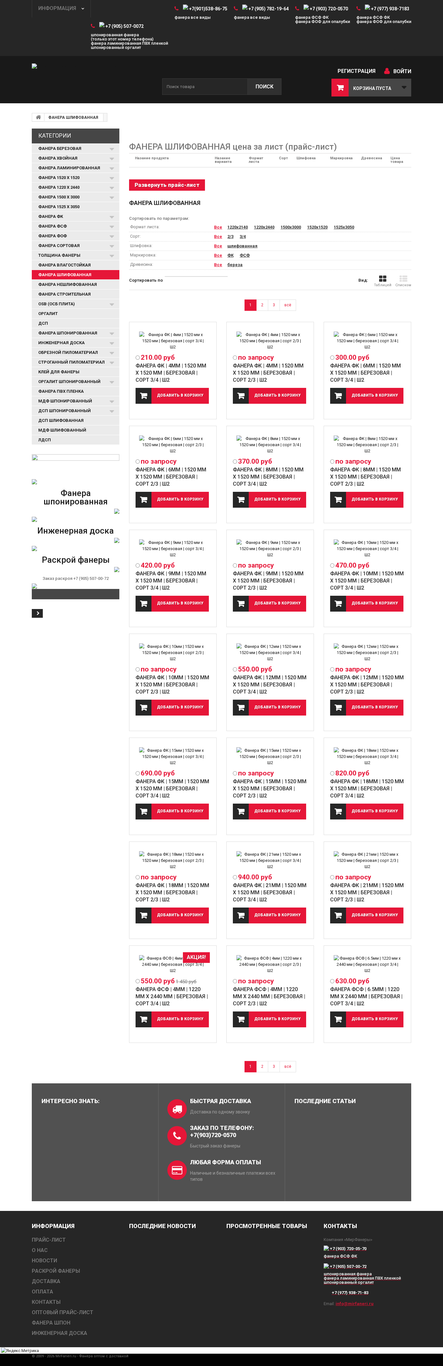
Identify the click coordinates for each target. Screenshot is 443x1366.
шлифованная (242, 245)
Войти (402, 71)
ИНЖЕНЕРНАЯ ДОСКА (61, 342)
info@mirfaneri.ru (355, 1303)
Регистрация (357, 71)
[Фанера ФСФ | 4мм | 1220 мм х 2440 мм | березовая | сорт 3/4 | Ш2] (173, 964)
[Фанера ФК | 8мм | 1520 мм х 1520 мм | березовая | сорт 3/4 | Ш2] (270, 444)
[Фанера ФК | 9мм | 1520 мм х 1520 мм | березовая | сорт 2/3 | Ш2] (270, 548)
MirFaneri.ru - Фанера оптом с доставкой (91, 1356)
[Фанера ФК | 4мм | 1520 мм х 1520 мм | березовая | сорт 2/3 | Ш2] (270, 341)
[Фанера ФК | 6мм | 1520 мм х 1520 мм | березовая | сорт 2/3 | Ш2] (173, 444)
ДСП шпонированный (64, 410)
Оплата (42, 1292)
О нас (40, 1250)
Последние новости (162, 1226)
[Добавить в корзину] (172, 396)
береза (235, 264)
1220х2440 (264, 227)
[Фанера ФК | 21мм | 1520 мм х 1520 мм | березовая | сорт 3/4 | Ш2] (270, 860)
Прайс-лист (49, 1240)
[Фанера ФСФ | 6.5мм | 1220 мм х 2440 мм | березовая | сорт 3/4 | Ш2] (367, 964)
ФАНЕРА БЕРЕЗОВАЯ (59, 148)
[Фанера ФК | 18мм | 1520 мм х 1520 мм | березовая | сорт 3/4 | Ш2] (367, 756)
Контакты (46, 1302)
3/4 (243, 236)
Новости (44, 1261)
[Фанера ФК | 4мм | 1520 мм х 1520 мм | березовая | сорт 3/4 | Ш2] (173, 341)
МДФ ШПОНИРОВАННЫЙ (65, 401)
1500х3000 (291, 227)
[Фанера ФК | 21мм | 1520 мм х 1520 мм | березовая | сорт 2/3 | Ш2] (367, 860)
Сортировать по (146, 280)
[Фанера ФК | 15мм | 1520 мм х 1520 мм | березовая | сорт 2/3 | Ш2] (270, 756)
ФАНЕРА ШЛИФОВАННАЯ (73, 117)
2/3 (230, 236)
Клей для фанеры (58, 371)
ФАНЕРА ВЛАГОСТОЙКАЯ (64, 265)
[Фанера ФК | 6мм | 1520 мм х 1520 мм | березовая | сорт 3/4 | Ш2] (367, 341)
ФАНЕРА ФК (50, 216)
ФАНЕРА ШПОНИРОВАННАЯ (67, 333)
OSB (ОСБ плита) (56, 303)
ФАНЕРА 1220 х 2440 (58, 187)
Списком (403, 285)
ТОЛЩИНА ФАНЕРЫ (59, 255)
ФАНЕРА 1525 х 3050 (58, 206)
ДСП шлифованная (61, 420)
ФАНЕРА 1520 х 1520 (58, 177)
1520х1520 (317, 227)
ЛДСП (44, 439)
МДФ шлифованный (62, 430)
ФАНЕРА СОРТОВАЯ (59, 245)
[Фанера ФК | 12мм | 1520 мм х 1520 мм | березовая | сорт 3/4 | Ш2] (270, 652)
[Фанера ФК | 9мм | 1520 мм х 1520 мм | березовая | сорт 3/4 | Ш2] (173, 548)
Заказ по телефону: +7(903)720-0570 (222, 1131)
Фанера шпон (51, 1323)
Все (218, 227)
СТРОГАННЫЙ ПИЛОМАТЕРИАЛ (71, 362)
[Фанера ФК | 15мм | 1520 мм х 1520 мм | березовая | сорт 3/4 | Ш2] (173, 756)
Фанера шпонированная (75, 497)
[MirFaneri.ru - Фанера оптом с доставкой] (92, 80)
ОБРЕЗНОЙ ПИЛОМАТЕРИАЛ (68, 352)
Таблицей (382, 285)
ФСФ (245, 255)
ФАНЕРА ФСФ (52, 226)
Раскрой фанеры (76, 560)
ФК (230, 255)
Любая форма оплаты (225, 1162)
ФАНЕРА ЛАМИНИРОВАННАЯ (69, 167)
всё (287, 305)
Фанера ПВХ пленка (61, 391)
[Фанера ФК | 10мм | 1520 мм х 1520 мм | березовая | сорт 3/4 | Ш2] (367, 548)
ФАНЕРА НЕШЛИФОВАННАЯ (67, 284)
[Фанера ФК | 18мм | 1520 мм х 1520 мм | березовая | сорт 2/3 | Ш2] (173, 860)
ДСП (43, 323)
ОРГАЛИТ (48, 313)
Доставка (46, 1281)
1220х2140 (237, 227)
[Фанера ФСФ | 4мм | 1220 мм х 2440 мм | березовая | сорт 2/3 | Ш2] (270, 964)
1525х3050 (344, 227)
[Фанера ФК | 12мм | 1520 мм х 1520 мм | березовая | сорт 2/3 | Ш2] (367, 652)
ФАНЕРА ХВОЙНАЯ (58, 158)
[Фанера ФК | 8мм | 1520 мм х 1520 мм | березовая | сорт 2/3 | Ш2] (367, 444)
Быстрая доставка (220, 1101)
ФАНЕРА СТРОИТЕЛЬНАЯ (64, 294)
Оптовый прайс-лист (62, 1312)
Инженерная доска (75, 531)
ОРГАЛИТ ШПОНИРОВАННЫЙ (69, 381)
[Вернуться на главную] (38, 117)
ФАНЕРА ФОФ (52, 235)
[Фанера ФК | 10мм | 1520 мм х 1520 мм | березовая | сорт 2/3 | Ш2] (173, 652)
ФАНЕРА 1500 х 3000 (58, 197)
